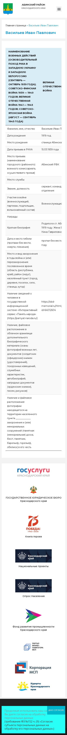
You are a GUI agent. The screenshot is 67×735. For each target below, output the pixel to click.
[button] (59, 9)
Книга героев (33, 536)
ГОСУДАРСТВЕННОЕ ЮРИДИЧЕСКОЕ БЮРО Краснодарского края (33, 499)
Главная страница (16, 25)
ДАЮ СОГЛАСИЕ (56, 710)
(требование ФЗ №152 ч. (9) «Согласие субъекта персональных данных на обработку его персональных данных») (29, 725)
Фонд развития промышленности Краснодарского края (33, 628)
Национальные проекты (33, 566)
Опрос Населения (34, 596)
